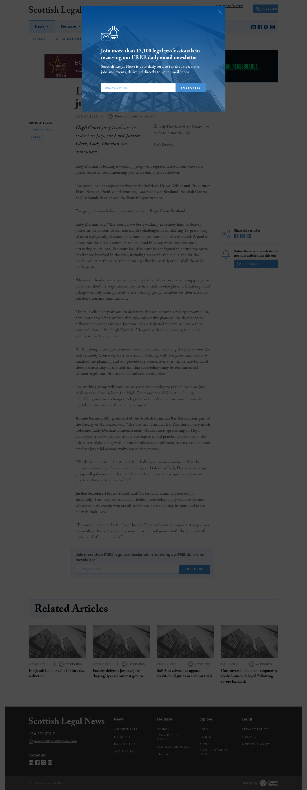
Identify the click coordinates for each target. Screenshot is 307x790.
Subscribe (191, 88)
